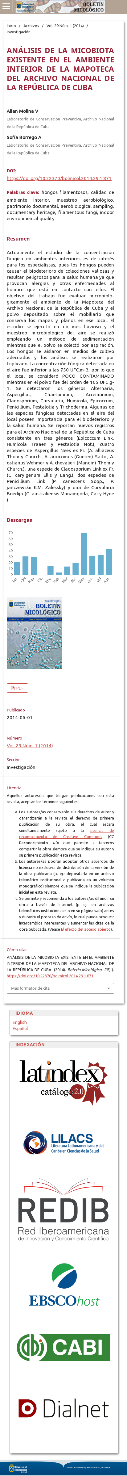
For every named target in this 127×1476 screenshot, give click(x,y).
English (20, 1022)
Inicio (11, 25)
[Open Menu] (6, 6)
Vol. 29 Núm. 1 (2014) (65, 25)
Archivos (31, 25)
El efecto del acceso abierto (86, 929)
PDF (19, 688)
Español (20, 1028)
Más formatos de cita (30, 988)
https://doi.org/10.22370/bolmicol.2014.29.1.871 (59, 178)
